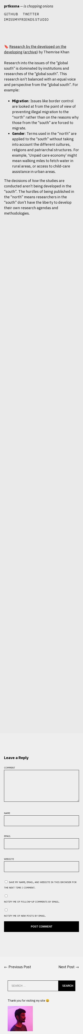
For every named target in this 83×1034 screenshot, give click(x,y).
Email (7, 836)
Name (7, 813)
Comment (9, 767)
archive (30, 52)
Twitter (31, 14)
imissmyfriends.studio (26, 19)
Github (11, 14)
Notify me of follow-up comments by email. (31, 901)
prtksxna (11, 6)
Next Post (66, 967)
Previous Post (19, 967)
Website (9, 858)
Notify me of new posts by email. (25, 915)
